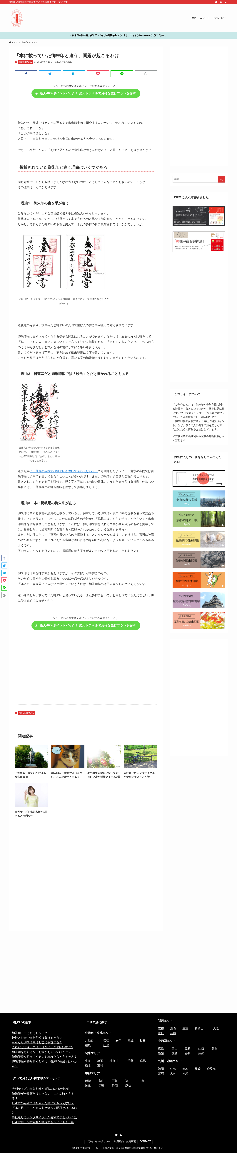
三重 (185, 1028)
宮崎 (161, 1073)
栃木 (88, 1065)
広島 (161, 1048)
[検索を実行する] (221, 179)
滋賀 (173, 1028)
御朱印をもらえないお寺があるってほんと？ (41, 1052)
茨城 (100, 1065)
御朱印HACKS (25, 62)
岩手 (118, 1040)
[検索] (225, 2)
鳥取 (215, 1048)
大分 (173, 1073)
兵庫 (173, 1033)
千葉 (130, 1060)
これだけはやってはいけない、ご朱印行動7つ (42, 1047)
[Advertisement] (86, 670)
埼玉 (100, 1060)
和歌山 (199, 1028)
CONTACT (145, 1141)
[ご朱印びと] (17, 18)
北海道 (89, 1040)
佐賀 (173, 1068)
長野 (101, 1085)
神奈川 (113, 1060)
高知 (201, 1053)
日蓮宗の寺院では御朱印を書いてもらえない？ (43, 1103)
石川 (115, 1080)
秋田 (143, 1040)
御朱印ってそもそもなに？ (29, 1032)
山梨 (142, 1080)
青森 (106, 1040)
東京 (88, 1060)
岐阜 (88, 1085)
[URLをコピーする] (146, 73)
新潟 (88, 1080)
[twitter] (216, 2)
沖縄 (185, 1073)
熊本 (185, 1068)
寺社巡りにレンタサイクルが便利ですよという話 (44, 1117)
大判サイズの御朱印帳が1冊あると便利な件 (41, 1088)
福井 (128, 1080)
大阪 (216, 1028)
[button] (26, 73)
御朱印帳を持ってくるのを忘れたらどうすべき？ (44, 1056)
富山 (101, 1080)
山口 (201, 1048)
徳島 (174, 1053)
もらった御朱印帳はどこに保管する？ (37, 1042)
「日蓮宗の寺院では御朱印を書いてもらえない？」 (64, 471)
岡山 (174, 1048)
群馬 (143, 1060)
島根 (188, 1048)
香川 (188, 1053)
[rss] (220, 2)
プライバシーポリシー (98, 1141)
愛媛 (161, 1053)
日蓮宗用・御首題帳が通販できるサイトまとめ (43, 1122)
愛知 (128, 1085)
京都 (161, 1028)
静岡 (115, 1085)
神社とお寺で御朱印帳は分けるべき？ (37, 1037)
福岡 (161, 1068)
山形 (106, 1045)
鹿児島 (211, 1068)
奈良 (161, 1033)
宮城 (130, 1040)
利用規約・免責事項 (125, 1141)
